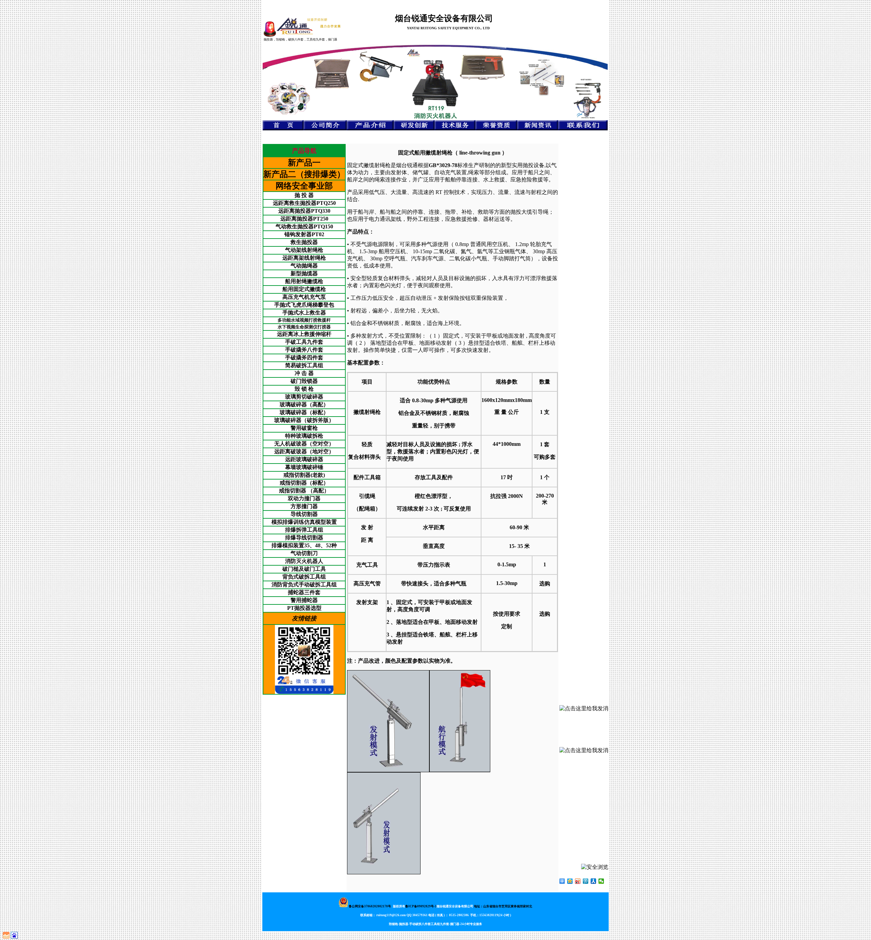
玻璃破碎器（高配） (304, 404)
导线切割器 (304, 514)
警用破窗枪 (304, 428)
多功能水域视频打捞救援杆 (304, 320)
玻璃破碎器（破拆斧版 (301, 420)
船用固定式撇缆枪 (304, 289)
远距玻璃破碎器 (304, 459)
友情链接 (304, 618)
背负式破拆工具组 (304, 577)
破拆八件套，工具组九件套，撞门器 (312, 39)
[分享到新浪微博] (578, 881)
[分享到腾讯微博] (586, 881)
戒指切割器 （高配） (304, 490)
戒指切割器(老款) (304, 475)
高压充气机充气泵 (304, 297)
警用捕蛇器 (304, 600)
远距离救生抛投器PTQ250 (304, 203)
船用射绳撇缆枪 (304, 281)
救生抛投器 (304, 242)
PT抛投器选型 (304, 608)
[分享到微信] (601, 881)
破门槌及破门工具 (304, 569)
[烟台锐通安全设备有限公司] (309, 26)
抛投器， (270, 39)
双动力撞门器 (304, 498)
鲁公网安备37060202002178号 (370, 906)
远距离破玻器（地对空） (304, 451)
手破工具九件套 (304, 342)
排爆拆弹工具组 (304, 530)
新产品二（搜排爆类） (304, 174)
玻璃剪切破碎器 (304, 397)
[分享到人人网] (593, 881)
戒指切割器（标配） (304, 483)
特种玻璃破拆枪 (304, 436)
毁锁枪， (282, 39)
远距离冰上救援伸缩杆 (304, 334)
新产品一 (304, 162)
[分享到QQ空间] (570, 881)
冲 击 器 (304, 373)
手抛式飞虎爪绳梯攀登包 (304, 305)
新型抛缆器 (304, 273)
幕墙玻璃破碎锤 (304, 467)
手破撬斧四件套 (304, 357)
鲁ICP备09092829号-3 (421, 906)
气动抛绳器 (304, 266)
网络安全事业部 (304, 185)
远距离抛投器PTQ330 (304, 211)
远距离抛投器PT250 (304, 219)
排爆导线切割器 (304, 537)
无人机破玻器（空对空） (304, 444)
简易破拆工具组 (304, 365)
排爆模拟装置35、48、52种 (304, 545)
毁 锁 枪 (304, 389)
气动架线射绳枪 (304, 250)
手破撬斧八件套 (304, 350)
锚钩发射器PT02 (304, 234)
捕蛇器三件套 (304, 592)
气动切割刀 (304, 553)
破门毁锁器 (304, 381)
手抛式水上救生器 (304, 312)
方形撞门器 (304, 506)
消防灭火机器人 (304, 561)
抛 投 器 (304, 195)
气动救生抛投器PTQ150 (304, 226)
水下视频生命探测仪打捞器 (304, 326)
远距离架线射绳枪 (304, 258)
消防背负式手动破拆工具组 (304, 584)
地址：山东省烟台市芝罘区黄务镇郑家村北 (503, 906)
